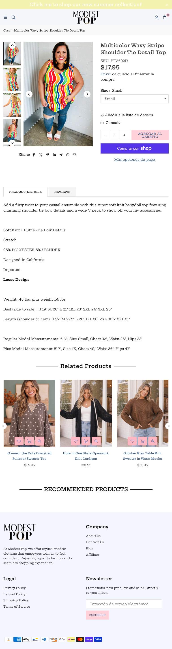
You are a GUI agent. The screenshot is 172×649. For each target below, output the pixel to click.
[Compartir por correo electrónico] (74, 154)
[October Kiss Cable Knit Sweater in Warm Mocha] (142, 413)
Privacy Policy (14, 588)
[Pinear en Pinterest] (47, 154)
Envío (106, 74)
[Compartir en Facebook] (34, 154)
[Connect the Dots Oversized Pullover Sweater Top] (29, 413)
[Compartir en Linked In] (54, 154)
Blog (89, 548)
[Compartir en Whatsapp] (67, 154)
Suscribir (97, 615)
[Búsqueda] (13, 17)
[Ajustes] (157, 17)
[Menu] (5, 17)
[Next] (87, 94)
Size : (111, 90)
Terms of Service (16, 606)
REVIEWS (62, 192)
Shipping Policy (16, 600)
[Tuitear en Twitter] (41, 154)
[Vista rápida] (39, 441)
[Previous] (29, 94)
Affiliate (92, 554)
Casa (6, 30)
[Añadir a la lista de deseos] (19, 441)
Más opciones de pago (134, 159)
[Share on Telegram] (61, 154)
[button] (165, 17)
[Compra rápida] (29, 441)
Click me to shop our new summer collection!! (86, 4)
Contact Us (95, 542)
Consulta (113, 122)
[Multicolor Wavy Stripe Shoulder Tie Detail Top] (12, 53)
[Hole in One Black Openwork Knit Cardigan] (86, 413)
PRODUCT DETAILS (25, 192)
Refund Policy (14, 594)
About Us (93, 536)
